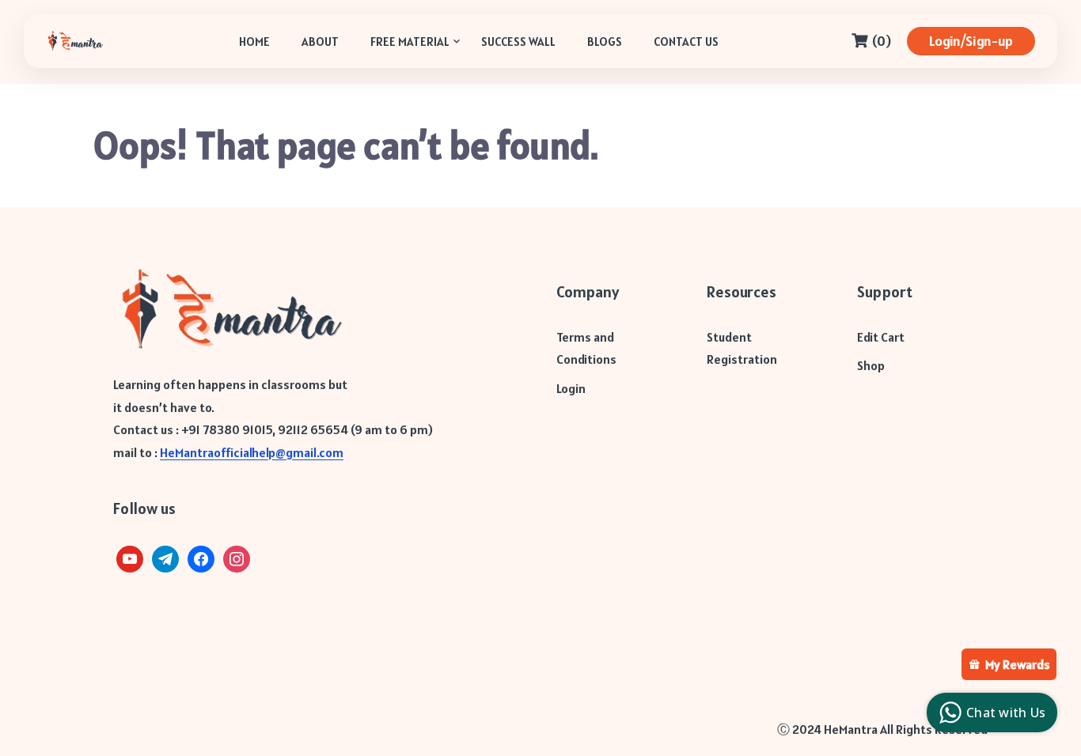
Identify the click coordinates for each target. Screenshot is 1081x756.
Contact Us (686, 41)
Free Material (409, 41)
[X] (129, 557)
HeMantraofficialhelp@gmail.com (251, 452)
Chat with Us (1005, 712)
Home (254, 41)
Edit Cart (881, 337)
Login (571, 388)
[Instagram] (236, 557)
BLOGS (604, 41)
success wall (518, 41)
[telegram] (165, 557)
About (320, 41)
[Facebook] (201, 557)
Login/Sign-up (971, 41)
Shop (871, 365)
